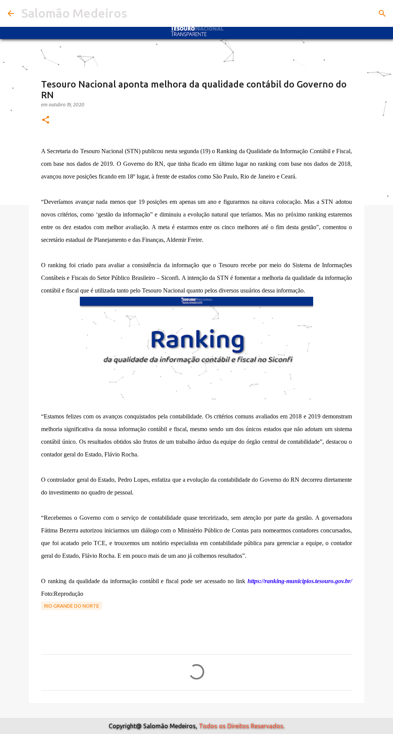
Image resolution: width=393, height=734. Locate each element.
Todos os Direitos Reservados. (241, 725)
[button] (45, 120)
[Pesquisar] (382, 13)
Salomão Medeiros (74, 13)
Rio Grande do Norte (71, 605)
